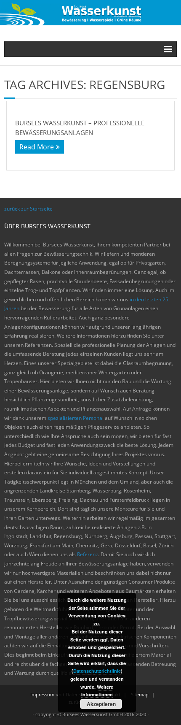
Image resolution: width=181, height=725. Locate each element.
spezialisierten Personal (76, 418)
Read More (36, 146)
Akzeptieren (101, 704)
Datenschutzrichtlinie (97, 671)
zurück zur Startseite (28, 208)
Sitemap (140, 694)
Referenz (87, 554)
